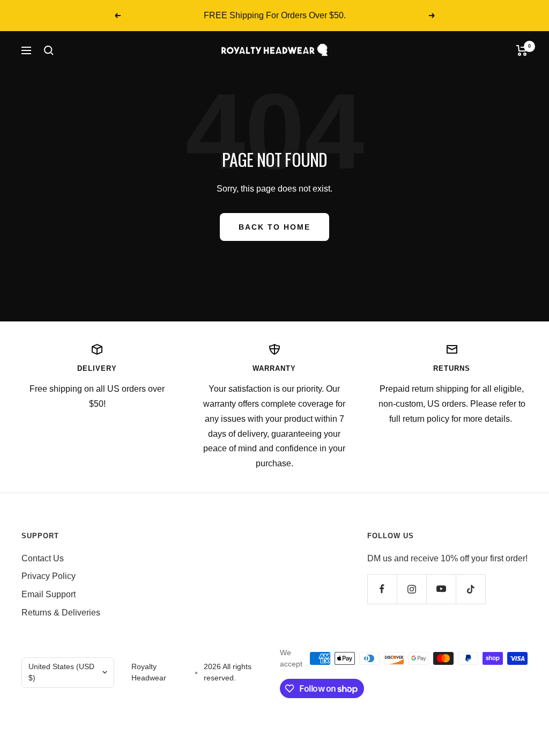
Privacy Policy (48, 576)
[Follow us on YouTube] (441, 589)
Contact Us (42, 558)
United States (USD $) (61, 672)
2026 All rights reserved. (227, 672)
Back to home (274, 227)
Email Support (48, 594)
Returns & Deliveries (60, 612)
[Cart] (522, 50)
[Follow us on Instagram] (411, 589)
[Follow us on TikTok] (470, 589)
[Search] (49, 50)
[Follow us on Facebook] (382, 589)
